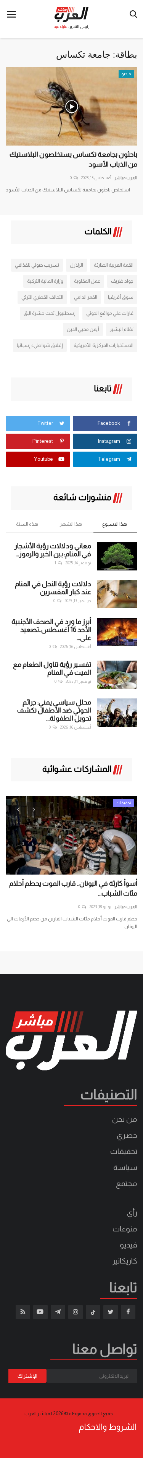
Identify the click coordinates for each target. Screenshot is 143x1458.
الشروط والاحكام (108, 1427)
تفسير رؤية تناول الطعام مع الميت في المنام (52, 668)
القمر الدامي (85, 297)
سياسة (125, 1167)
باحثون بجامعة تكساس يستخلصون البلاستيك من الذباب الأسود (73, 159)
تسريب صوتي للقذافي (37, 265)
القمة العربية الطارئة (113, 265)
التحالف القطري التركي (42, 297)
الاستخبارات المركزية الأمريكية (103, 345)
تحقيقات (123, 1151)
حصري (127, 1135)
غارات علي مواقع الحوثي (109, 313)
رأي (132, 1213)
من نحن (124, 1119)
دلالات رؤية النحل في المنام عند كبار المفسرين (53, 588)
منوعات (124, 1229)
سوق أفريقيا (120, 297)
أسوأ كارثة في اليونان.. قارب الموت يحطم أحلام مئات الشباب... (73, 888)
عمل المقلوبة (87, 281)
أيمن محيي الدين (83, 329)
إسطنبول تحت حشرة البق (50, 313)
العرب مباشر (125, 177)
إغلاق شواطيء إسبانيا (40, 345)
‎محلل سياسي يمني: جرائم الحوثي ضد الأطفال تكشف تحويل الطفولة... (54, 710)
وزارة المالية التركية (45, 281)
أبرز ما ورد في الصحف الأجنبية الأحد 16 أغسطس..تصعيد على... (51, 630)
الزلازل (76, 265)
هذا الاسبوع (114, 524)
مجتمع (126, 1183)
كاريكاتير (124, 1261)
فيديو (128, 1245)
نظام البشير (121, 329)
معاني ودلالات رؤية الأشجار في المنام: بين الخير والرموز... (52, 550)
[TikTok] (93, 1312)
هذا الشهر (71, 524)
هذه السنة (27, 524)
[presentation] (18, 809)
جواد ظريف (122, 281)
